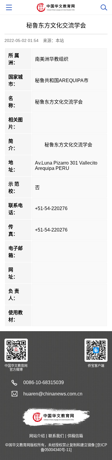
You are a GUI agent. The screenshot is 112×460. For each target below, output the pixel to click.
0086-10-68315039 (43, 382)
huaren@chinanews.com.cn (52, 393)
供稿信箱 (75, 436)
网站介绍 (37, 436)
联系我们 (56, 436)
